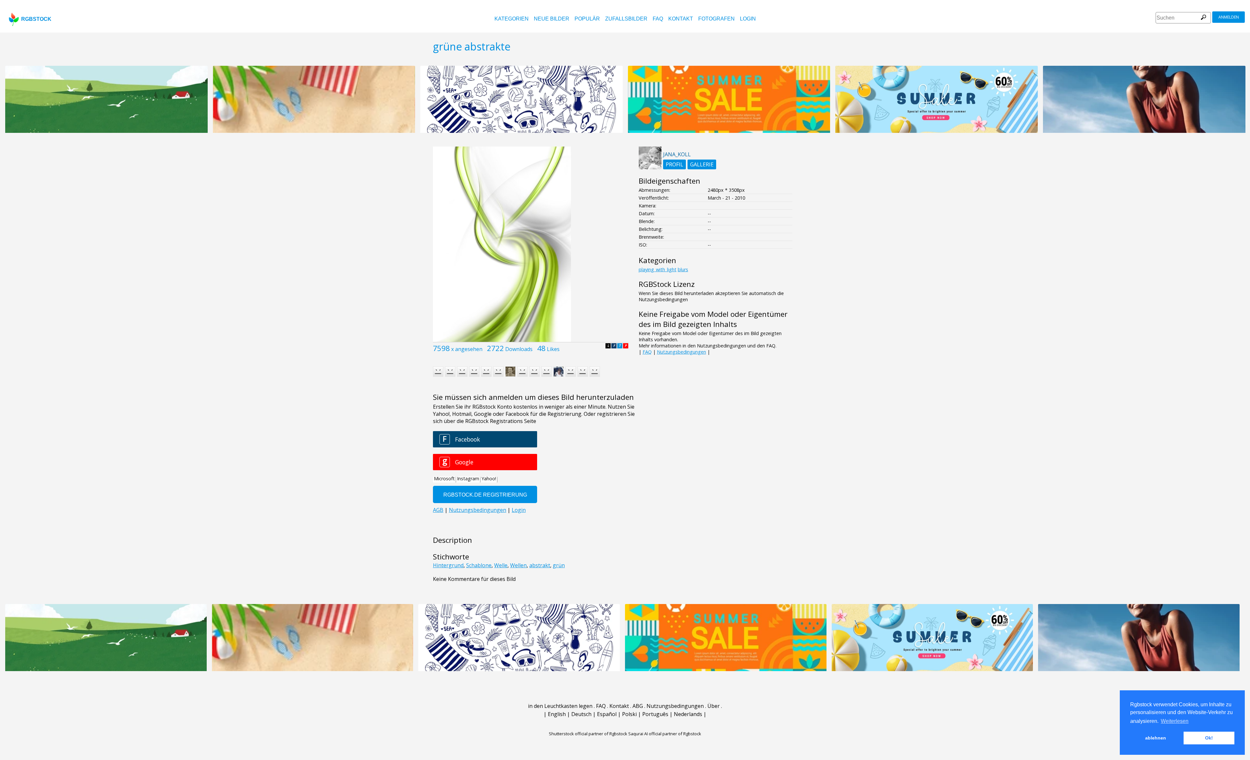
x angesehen (466, 349)
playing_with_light (657, 269)
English (557, 714)
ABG (637, 706)
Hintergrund (448, 565)
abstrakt (539, 565)
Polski (629, 714)
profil (674, 164)
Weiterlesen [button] (1174, 721)
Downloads (519, 349)
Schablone (479, 565)
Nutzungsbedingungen (681, 352)
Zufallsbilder (626, 18)
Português (655, 714)
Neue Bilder (551, 18)
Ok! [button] (1209, 737)
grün (559, 565)
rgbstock (36, 19)
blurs (683, 269)
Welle (500, 565)
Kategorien (511, 18)
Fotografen (716, 18)
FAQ (658, 18)
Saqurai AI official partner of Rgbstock (664, 734)
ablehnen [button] (1155, 737)
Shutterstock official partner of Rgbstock (588, 734)
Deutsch (581, 714)
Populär (587, 18)
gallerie (702, 164)
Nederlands (688, 714)
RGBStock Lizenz (667, 284)
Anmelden (1228, 17)
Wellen (518, 565)
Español (607, 714)
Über (713, 706)
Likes (553, 349)
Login (748, 18)
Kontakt (680, 18)
